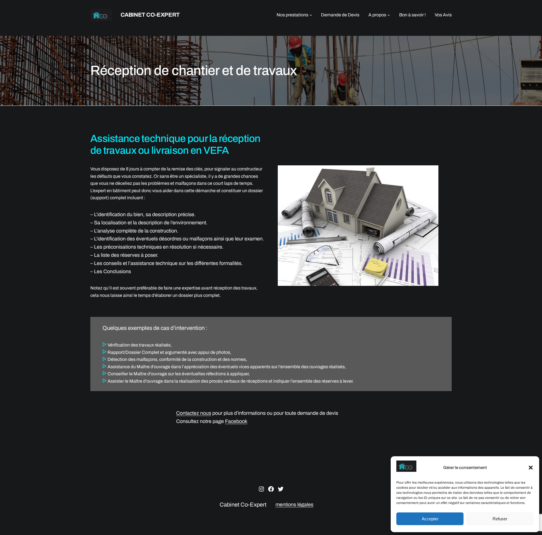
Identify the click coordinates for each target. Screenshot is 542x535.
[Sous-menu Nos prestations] (310, 15)
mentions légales (294, 504)
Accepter (430, 518)
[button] (531, 467)
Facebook (236, 421)
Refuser (500, 518)
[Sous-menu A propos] (388, 15)
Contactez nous (193, 413)
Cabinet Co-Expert (150, 15)
